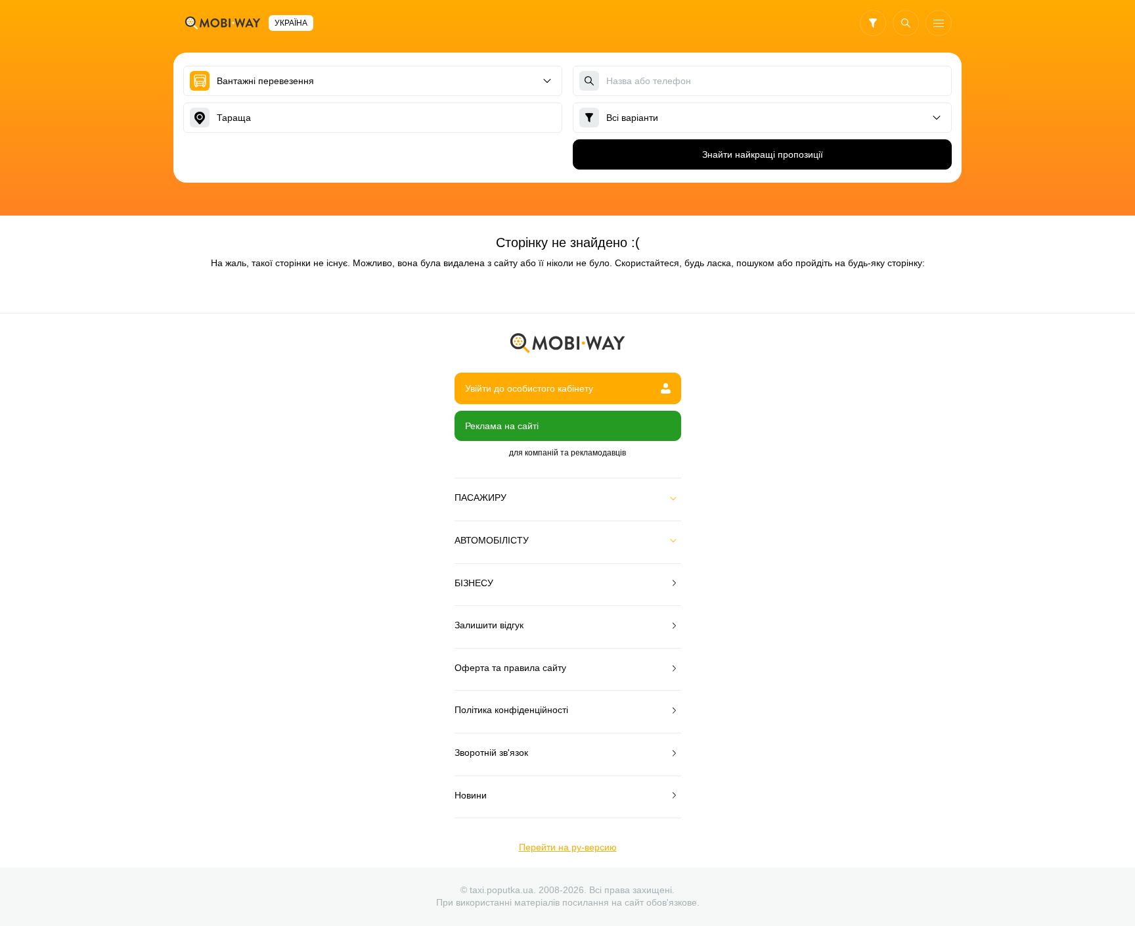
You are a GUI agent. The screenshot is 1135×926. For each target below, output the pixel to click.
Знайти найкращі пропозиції (762, 154)
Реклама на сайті (502, 426)
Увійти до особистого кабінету (529, 388)
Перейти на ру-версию (568, 847)
